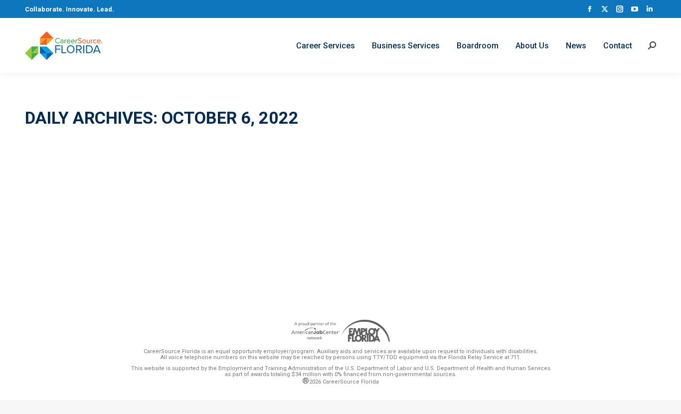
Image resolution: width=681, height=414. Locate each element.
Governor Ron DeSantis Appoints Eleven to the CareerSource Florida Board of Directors (238, 189)
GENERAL (51, 206)
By (101, 206)
